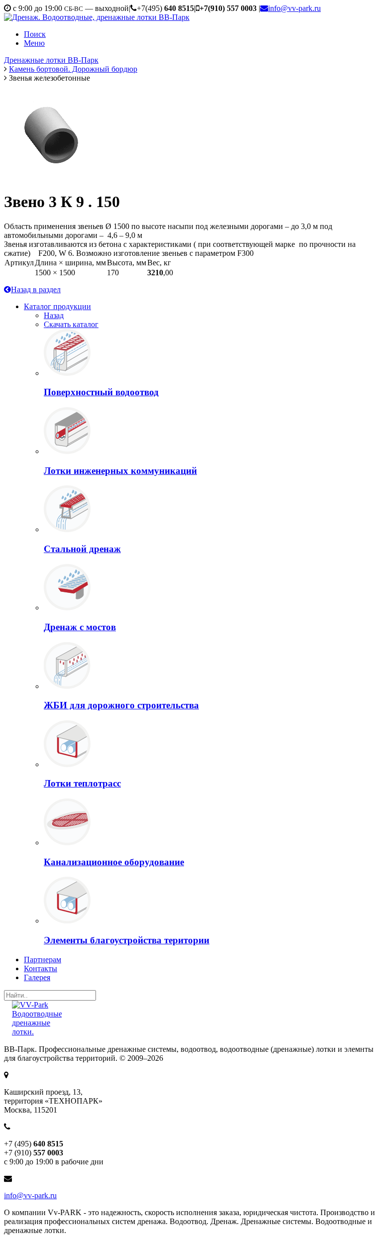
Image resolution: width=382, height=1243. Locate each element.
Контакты (40, 968)
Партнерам (42, 959)
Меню (34, 43)
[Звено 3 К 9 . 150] (53, 132)
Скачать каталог (71, 324)
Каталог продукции (57, 306)
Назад (54, 315)
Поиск (35, 34)
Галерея (37, 977)
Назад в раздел (36, 289)
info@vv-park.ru (294, 8)
